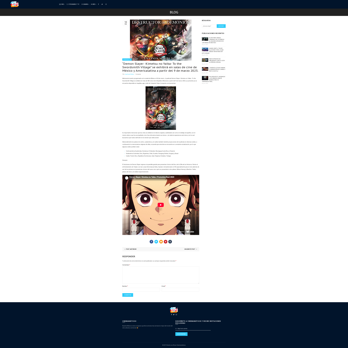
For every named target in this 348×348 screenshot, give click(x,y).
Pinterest (165, 241)
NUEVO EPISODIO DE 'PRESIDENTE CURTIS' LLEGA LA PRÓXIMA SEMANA (217, 60)
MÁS (93, 4)
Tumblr (170, 241)
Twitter (156, 241)
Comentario (126, 265)
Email (161, 241)
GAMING (85, 4)
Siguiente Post (190, 249)
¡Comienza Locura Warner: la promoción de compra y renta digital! (217, 69)
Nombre (125, 286)
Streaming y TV (74, 4)
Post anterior (131, 249)
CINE (62, 4)
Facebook (151, 241)
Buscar (221, 26)
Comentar (138, 74)
